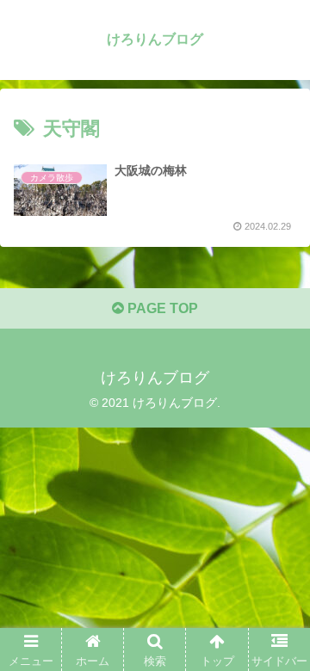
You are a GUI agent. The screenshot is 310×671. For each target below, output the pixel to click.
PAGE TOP (161, 308)
